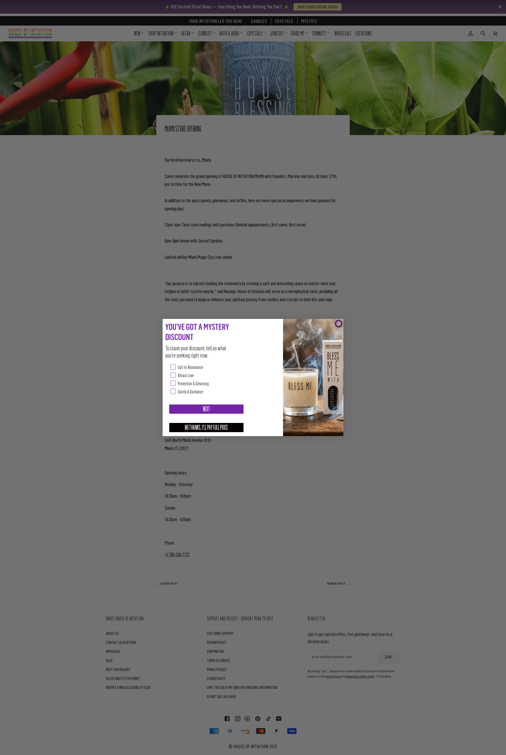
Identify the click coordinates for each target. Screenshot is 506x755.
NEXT (206, 409)
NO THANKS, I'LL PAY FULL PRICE (206, 427)
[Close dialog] (338, 323)
